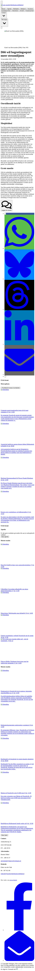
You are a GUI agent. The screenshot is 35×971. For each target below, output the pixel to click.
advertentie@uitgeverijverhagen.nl (11, 861)
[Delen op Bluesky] (19, 279)
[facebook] (19, 930)
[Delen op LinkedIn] (19, 344)
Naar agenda (4, 536)
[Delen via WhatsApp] (19, 248)
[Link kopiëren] (5, 376)
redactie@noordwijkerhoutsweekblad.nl (12, 874)
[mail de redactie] (19, 960)
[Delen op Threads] (19, 309)
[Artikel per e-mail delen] (19, 374)
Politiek (18, 59)
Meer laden (4, 835)
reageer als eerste (6, 210)
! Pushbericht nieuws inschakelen (10, 388)
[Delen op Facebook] (5, 214)
